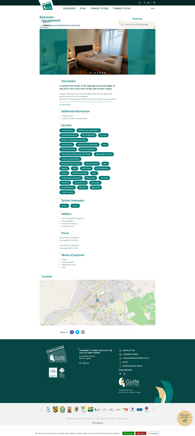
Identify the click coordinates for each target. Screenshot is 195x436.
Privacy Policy (88, 418)
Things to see (99, 8)
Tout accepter (128, 433)
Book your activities (185, 416)
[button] (97, 300)
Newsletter (129, 350)
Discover (69, 8)
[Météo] (140, 3)
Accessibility (123, 418)
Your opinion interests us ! (136, 358)
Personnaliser (153, 433)
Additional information (45, 26)
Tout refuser (141, 433)
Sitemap (112, 418)
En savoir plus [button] (65, 104)
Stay (83, 8)
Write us (85, 363)
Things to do (122, 8)
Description (47, 22)
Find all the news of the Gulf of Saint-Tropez (130, 391)
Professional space (132, 366)
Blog (125, 362)
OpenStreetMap (152, 324)
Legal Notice (101, 418)
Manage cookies (73, 418)
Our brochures (130, 354)
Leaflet (147, 324)
